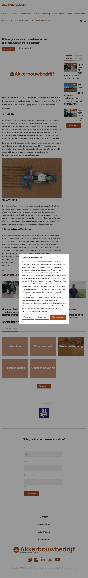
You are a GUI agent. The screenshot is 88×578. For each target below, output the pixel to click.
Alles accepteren (58, 317)
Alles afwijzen (42, 317)
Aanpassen (28, 317)
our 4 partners (33, 262)
